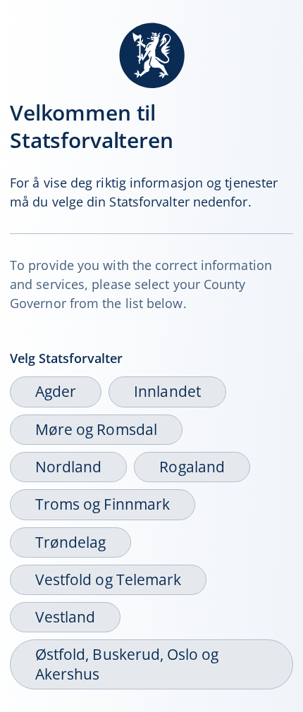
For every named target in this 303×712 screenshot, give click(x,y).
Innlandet (167, 391)
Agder (55, 391)
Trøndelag (70, 542)
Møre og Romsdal (96, 429)
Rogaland (191, 467)
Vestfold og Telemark (108, 579)
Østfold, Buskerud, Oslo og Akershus (126, 663)
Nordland (68, 467)
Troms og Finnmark (102, 504)
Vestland (65, 617)
